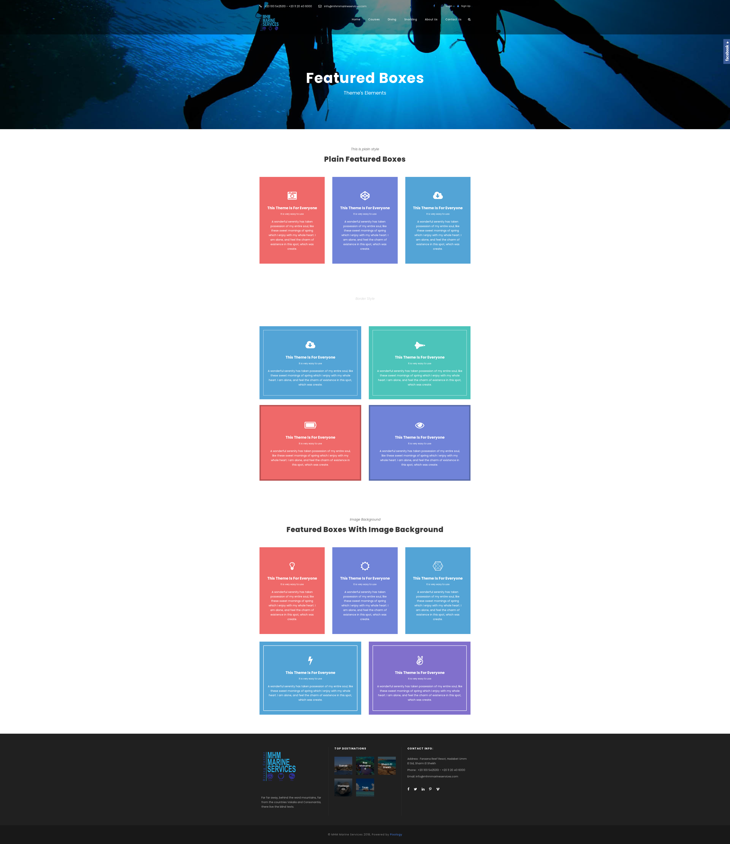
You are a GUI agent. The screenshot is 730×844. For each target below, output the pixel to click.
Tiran (365, 787)
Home (356, 19)
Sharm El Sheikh (386, 765)
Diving (392, 19)
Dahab (343, 766)
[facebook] (434, 6)
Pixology (396, 834)
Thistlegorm (343, 787)
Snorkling (410, 19)
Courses (374, 19)
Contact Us (453, 19)
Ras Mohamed (365, 765)
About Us (431, 19)
